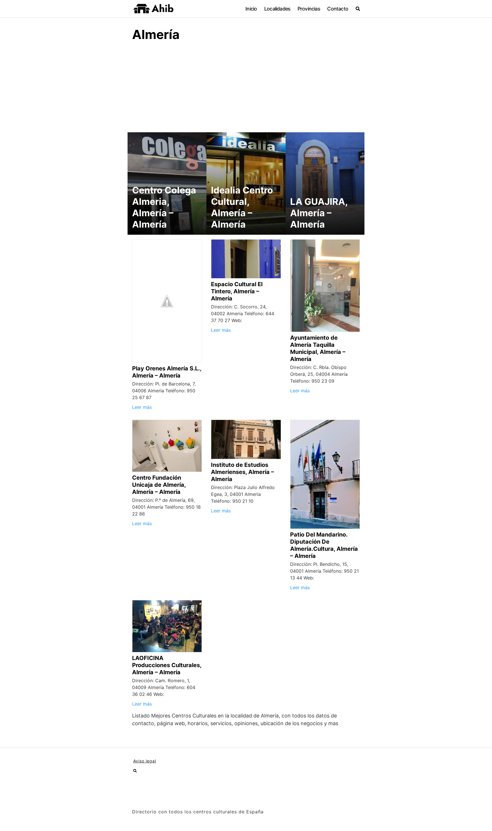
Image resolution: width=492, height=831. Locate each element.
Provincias (309, 9)
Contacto (337, 9)
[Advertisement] (246, 89)
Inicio (251, 9)
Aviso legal (144, 760)
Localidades (277, 9)
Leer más (142, 407)
